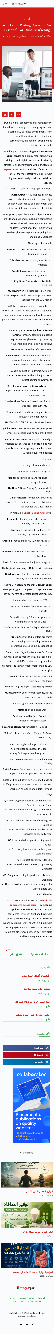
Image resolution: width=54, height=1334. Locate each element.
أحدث (27, 19)
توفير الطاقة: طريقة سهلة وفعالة (37, 1231)
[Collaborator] (31, 1142)
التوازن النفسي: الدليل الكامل (39, 1191)
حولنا (14, 1301)
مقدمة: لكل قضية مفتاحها (37, 988)
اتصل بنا (12, 1297)
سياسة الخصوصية (26, 1297)
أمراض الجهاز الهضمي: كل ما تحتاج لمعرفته (33, 1272)
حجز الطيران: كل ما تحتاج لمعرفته (32, 1001)
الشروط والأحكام (35, 1301)
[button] (3, 4)
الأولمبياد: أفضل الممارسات (36, 975)
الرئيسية (41, 1297)
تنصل (22, 1301)
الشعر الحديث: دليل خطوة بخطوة (33, 1014)
